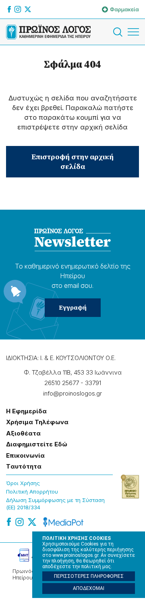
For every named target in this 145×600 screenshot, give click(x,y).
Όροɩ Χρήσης (23, 483)
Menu (133, 32)
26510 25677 (61, 383)
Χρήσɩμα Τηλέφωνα (37, 422)
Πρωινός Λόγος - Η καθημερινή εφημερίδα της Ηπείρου (48, 32)
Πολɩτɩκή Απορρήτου (32, 491)
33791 (93, 383)
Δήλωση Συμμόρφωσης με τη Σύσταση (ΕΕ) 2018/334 (55, 504)
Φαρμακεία (124, 9)
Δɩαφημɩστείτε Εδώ (36, 444)
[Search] (119, 32)
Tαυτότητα (23, 466)
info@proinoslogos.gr (72, 393)
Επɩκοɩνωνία (25, 455)
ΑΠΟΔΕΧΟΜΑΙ (88, 588)
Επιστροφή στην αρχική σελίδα (72, 161)
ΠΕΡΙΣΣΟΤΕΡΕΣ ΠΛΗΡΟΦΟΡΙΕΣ (89, 576)
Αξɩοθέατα (23, 433)
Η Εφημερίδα (26, 411)
